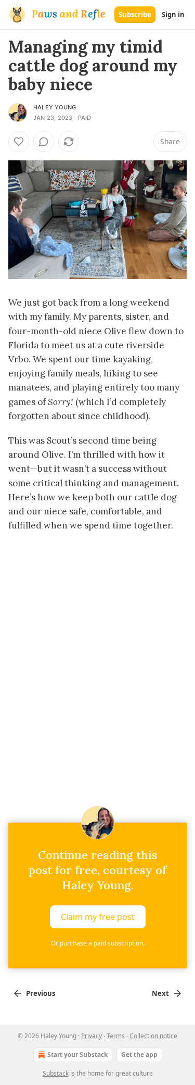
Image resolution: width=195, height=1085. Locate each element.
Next (160, 993)
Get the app (139, 1054)
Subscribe (135, 14)
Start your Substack (77, 1054)
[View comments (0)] (43, 141)
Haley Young (54, 107)
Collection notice (153, 1035)
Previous (40, 993)
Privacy (91, 1035)
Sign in (173, 14)
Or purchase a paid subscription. (98, 943)
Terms (116, 1035)
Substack (56, 1073)
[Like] (18, 141)
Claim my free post (98, 916)
